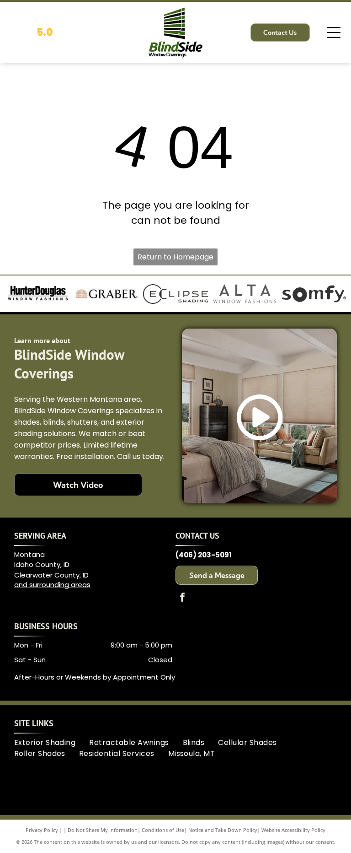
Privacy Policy (42, 829)
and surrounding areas (52, 584)
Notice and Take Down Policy (222, 829)
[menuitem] (52, 742)
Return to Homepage (175, 257)
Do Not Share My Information (103, 829)
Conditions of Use (163, 829)
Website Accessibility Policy (293, 829)
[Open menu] (333, 32)
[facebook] (182, 598)
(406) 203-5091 (204, 555)
